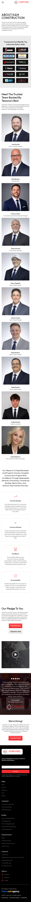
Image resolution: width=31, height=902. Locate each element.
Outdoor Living (5, 846)
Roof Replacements (6, 821)
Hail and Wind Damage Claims (9, 826)
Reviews (3, 795)
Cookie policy (24, 897)
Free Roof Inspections (7, 829)
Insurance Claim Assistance (8, 818)
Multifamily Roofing (6, 809)
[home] (21, 2)
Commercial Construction (8, 804)
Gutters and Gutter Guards (8, 843)
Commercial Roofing (6, 807)
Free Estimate (15, 626)
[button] (7, 2)
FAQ (3, 793)
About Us (4, 787)
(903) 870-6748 (15, 632)
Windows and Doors (6, 840)
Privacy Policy (5, 897)
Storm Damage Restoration (8, 824)
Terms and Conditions (14, 897)
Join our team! (15, 738)
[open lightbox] (15, 654)
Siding (3, 838)
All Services (4, 790)
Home (3, 784)
